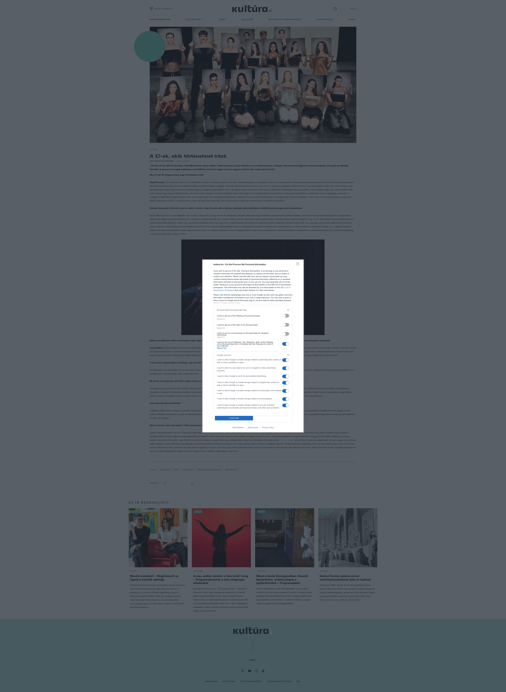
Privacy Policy (268, 427)
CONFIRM (234, 418)
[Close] (298, 264)
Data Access (253, 427)
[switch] (285, 315)
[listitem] (253, 310)
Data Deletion (238, 427)
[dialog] (253, 346)
